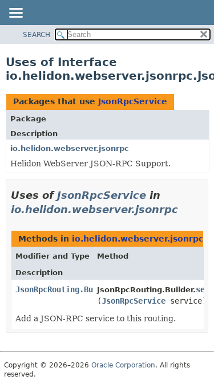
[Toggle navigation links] (15, 14)
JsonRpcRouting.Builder (65, 289)
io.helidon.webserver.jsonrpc (69, 148)
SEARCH (36, 35)
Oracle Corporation (123, 365)
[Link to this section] (186, 209)
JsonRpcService (132, 101)
